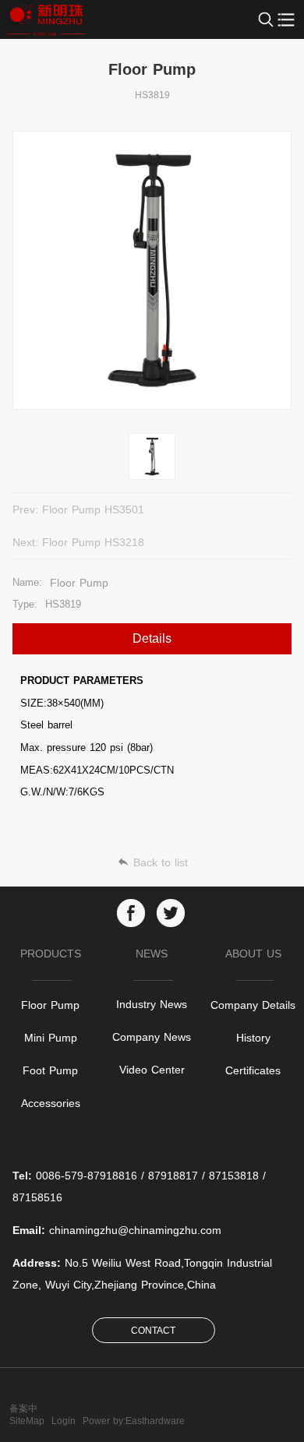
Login (63, 1421)
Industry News (151, 1004)
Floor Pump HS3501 (93, 509)
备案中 (23, 1408)
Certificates (253, 1070)
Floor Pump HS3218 (93, 542)
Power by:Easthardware (134, 1421)
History (253, 1037)
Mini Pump (50, 1037)
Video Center (152, 1069)
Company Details (252, 1005)
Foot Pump (50, 1070)
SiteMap (26, 1421)
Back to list (160, 862)
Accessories (50, 1103)
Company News (151, 1037)
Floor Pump (50, 1005)
